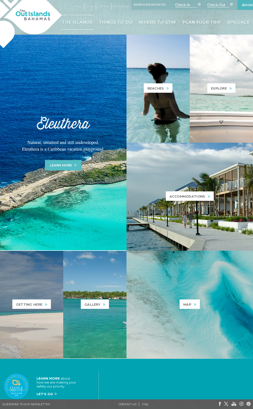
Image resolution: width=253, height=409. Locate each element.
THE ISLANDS (77, 22)
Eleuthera (63, 124)
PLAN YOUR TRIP (202, 22)
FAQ (145, 404)
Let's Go (45, 394)
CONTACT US (127, 404)
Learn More (61, 165)
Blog (90, 6)
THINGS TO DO (116, 22)
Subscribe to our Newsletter (26, 404)
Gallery (103, 6)
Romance (121, 6)
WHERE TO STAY (157, 22)
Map (78, 6)
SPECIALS (238, 22)
